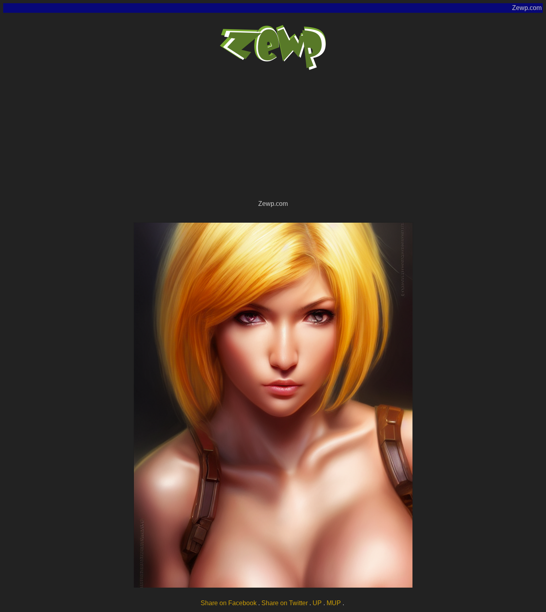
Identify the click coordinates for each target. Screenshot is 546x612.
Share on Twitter (284, 603)
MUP (334, 603)
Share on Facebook (229, 603)
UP (317, 603)
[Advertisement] (273, 138)
